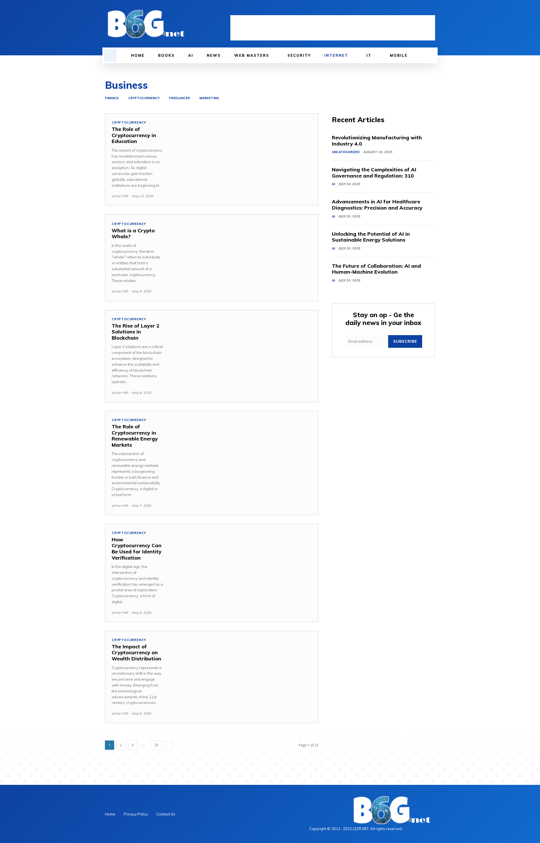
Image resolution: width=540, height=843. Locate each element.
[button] (110, 55)
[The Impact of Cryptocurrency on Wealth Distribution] (243, 674)
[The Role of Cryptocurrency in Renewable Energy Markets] (243, 454)
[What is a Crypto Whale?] (243, 258)
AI (333, 184)
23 (156, 745)
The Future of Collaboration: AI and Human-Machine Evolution (376, 269)
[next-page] (168, 745)
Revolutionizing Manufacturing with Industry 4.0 (377, 140)
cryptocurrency (143, 98)
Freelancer (179, 98)
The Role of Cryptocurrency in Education (134, 135)
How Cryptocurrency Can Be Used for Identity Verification (136, 548)
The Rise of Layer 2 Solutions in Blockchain (135, 331)
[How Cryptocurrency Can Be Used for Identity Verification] (243, 567)
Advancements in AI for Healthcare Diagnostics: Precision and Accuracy (377, 204)
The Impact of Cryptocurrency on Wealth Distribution (136, 652)
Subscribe (405, 341)
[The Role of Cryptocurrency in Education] (243, 157)
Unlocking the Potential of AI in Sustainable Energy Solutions (371, 237)
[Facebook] (403, 10)
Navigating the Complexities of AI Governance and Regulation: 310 (374, 172)
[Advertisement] (332, 27)
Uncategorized (346, 152)
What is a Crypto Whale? (133, 233)
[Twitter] (422, 10)
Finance (112, 98)
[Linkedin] (412, 10)
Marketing (209, 98)
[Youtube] (431, 10)
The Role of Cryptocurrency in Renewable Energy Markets (135, 435)
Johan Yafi (120, 196)
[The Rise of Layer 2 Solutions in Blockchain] (243, 353)
